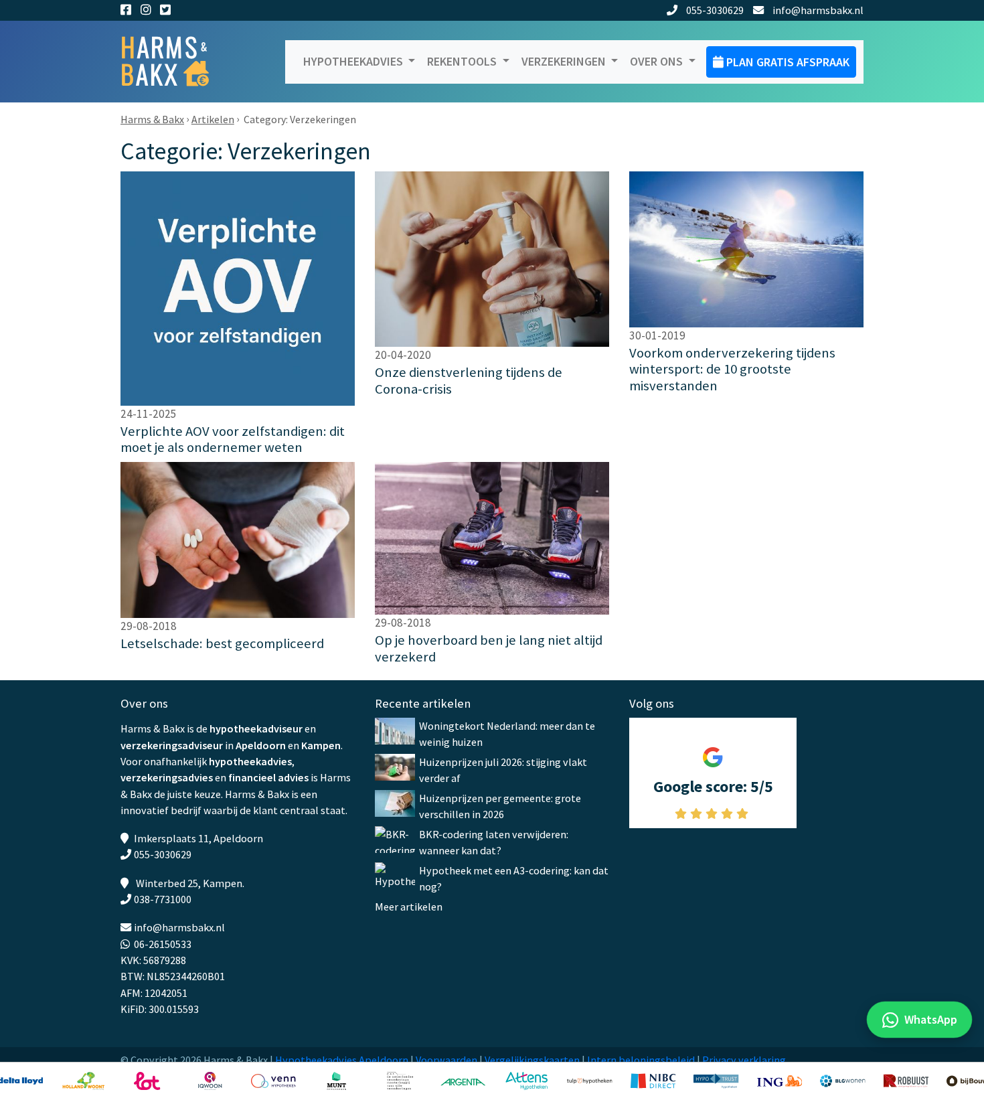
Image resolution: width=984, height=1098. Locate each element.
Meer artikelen (408, 906)
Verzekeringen (564, 61)
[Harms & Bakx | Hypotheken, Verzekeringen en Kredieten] (174, 62)
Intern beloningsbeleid (641, 1060)
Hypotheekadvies (354, 61)
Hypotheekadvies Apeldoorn (341, 1060)
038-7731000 (162, 899)
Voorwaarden (446, 1060)
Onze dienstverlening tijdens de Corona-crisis (468, 381)
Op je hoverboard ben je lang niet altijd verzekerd (488, 648)
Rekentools (463, 61)
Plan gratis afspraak (786, 62)
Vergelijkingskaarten (532, 1060)
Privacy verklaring (744, 1060)
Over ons (657, 61)
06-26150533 (162, 944)
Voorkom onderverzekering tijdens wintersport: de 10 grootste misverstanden (732, 369)
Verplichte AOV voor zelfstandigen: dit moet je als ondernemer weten (232, 439)
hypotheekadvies (250, 761)
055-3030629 (715, 10)
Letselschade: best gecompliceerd (222, 643)
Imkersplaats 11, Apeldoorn (198, 838)
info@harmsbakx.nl (818, 10)
